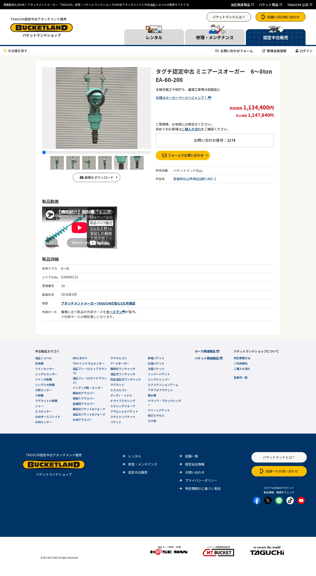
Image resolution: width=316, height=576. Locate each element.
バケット (115, 422)
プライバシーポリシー (201, 480)
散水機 (152, 395)
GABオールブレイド (47, 417)
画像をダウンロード (99, 177)
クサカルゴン (118, 358)
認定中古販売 (138, 472)
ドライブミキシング (122, 401)
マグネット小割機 (46, 401)
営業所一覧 (241, 377)
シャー (39, 406)
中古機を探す (17, 50)
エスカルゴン (118, 390)
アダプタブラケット (160, 390)
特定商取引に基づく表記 (203, 488)
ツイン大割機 (43, 379)
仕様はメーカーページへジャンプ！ (182, 97)
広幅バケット (156, 363)
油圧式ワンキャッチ (122, 374)
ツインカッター (45, 369)
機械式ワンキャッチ (122, 369)
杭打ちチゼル (156, 415)
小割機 (39, 395)
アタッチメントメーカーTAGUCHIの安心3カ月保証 (98, 303)
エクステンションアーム (163, 385)
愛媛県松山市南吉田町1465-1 (194, 178)
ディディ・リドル (121, 395)
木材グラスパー (82, 420)
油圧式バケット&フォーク (89, 414)
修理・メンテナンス (142, 464)
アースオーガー (119, 363)
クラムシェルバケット (124, 411)
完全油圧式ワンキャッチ (125, 379)
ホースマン (114, 311)
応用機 (39, 363)
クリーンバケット (159, 410)
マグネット (117, 385)
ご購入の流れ (191, 129)
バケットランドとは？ (229, 17)
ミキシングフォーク (122, 406)
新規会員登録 (276, 50)
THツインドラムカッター (88, 363)
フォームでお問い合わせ (186, 155)
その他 (152, 421)
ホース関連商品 (205, 351)
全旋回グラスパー (84, 404)
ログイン (306, 50)
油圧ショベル (43, 358)
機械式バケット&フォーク (89, 409)
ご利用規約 (241, 363)
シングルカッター (46, 374)
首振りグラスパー (84, 398)
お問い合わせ (194, 472)
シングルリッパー (159, 379)
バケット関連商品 (207, 358)
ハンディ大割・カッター (88, 388)
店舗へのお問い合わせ (283, 17)
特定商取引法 (242, 358)
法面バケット (156, 369)
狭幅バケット (156, 358)
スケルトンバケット (122, 417)
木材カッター (43, 422)
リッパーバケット (159, 374)
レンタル (134, 456)
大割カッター (43, 390)
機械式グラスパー (84, 393)
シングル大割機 (45, 385)
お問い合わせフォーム (236, 50)
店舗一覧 (191, 456)
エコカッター (43, 411)
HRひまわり (80, 358)
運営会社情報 (194, 464)
